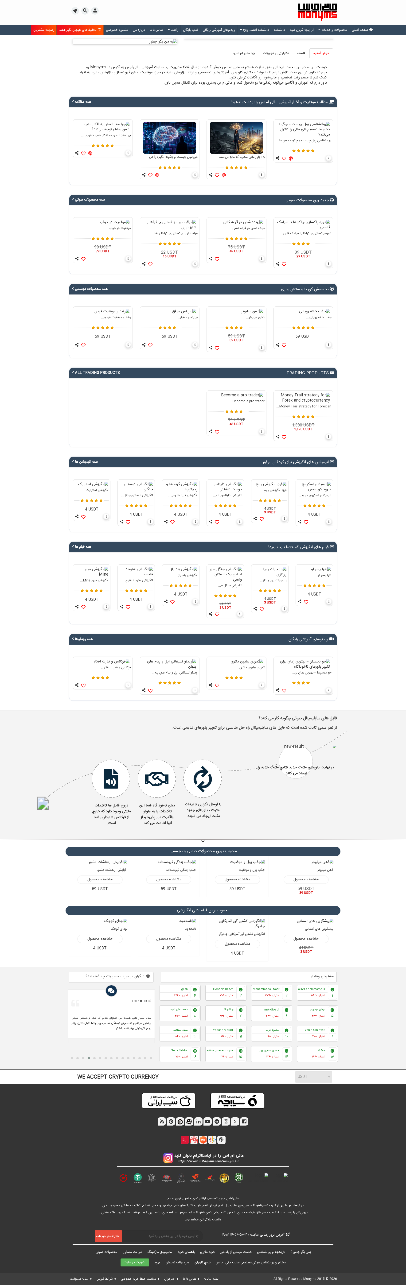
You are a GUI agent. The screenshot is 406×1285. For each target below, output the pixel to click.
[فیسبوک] (244, 1122)
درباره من (139, 30)
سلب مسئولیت (79, 1278)
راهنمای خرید (186, 1252)
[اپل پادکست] (221, 1140)
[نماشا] (180, 1122)
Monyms (309, 1278)
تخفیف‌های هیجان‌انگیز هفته (78, 30)
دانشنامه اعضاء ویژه (255, 30)
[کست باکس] (203, 1140)
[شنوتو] (194, 1140)
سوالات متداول (132, 1252)
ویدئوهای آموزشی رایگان (219, 30)
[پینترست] (171, 1122)
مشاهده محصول (306, 879)
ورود (157, 1263)
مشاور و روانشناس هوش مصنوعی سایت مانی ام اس (251, 1263)
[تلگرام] (216, 1122)
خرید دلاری (207, 1252)
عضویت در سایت (135, 1262)
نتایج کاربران (203, 1263)
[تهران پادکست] (184, 1140)
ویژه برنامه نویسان (177, 1263)
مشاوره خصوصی (117, 30)
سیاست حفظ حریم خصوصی (138, 1278)
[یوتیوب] (207, 1122)
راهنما (174, 30)
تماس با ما (156, 30)
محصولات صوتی (106, 1252)
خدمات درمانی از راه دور (236, 1252)
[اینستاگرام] (225, 1122)
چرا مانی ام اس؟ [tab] (244, 53)
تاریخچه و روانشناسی (271, 1252)
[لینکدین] (198, 1122)
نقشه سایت (211, 1278)
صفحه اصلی (360, 30)
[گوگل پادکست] (212, 1140)
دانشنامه (279, 30)
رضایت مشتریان (44, 30)
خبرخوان (169, 1278)
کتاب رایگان (190, 30)
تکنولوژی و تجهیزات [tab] (276, 53)
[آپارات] (189, 1122)
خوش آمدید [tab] (321, 53)
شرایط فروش (105, 1278)
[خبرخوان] (161, 1122)
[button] (75, 11)
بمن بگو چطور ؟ (300, 1252)
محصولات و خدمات (333, 30)
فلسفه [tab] (301, 53)
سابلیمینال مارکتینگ (159, 1252)
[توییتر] (235, 1122)
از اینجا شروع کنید (302, 30)
